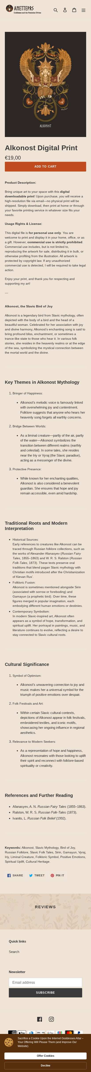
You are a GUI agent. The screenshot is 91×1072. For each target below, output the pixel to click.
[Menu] (83, 10)
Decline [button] (45, 1065)
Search (14, 952)
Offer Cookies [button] (45, 1055)
